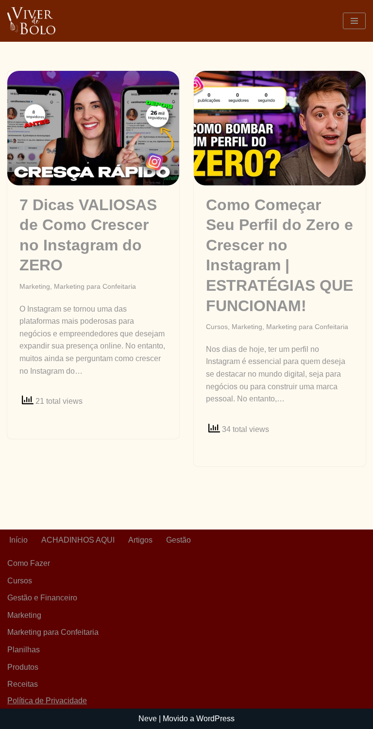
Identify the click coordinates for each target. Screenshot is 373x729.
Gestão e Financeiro (42, 598)
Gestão (178, 540)
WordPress (215, 718)
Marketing (34, 286)
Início (18, 540)
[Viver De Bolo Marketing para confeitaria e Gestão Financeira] (31, 21)
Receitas (22, 684)
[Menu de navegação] (354, 21)
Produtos (22, 667)
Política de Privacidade (47, 700)
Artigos (140, 540)
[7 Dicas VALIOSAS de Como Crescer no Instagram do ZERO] (93, 128)
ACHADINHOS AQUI (78, 540)
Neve (147, 718)
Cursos (217, 327)
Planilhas (23, 650)
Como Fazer (28, 563)
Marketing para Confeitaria (95, 286)
